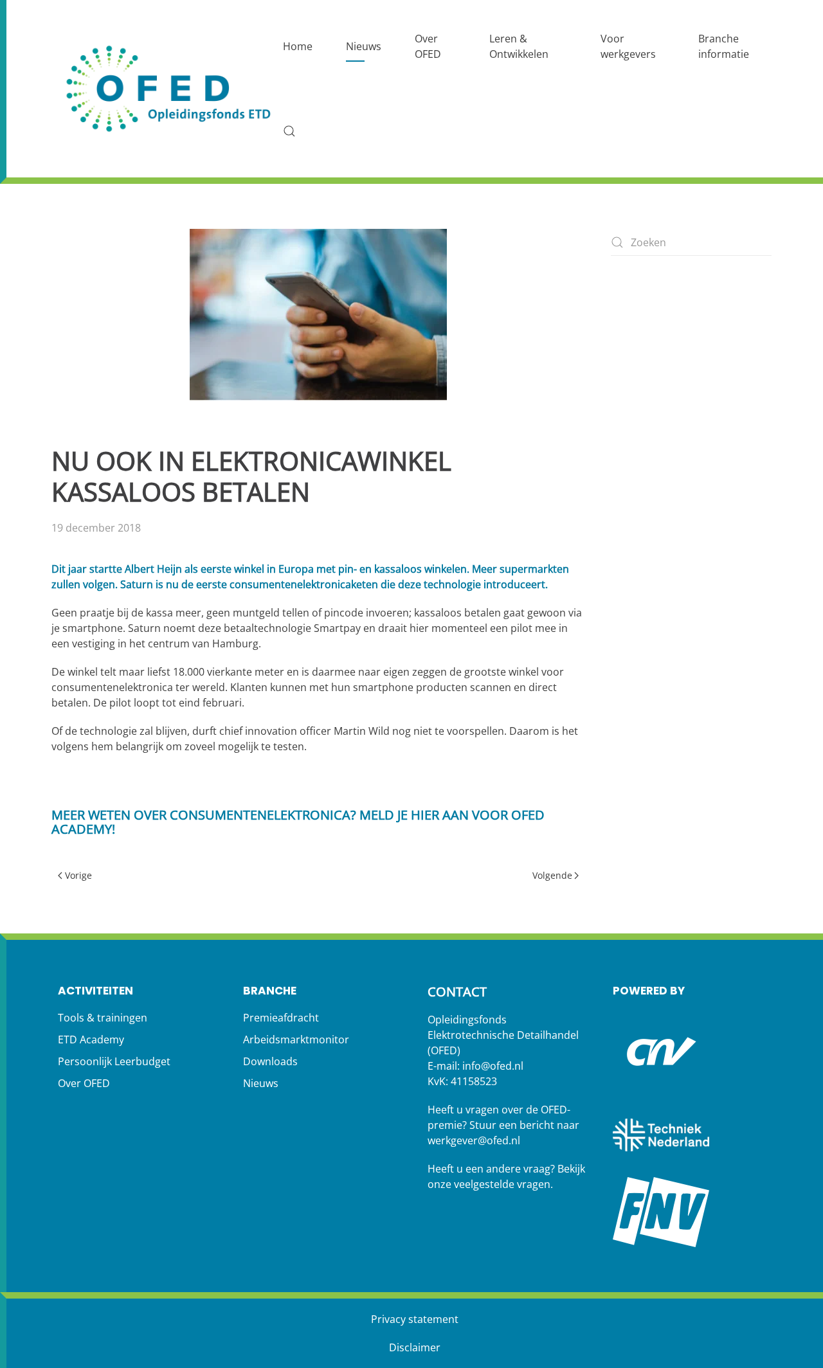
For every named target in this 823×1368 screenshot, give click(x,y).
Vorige (78, 875)
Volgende (552, 875)
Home (297, 46)
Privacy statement (414, 1319)
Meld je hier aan (414, 815)
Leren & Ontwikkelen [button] (518, 46)
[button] (289, 131)
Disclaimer (414, 1347)
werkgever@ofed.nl (474, 1140)
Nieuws (363, 46)
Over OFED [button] (428, 46)
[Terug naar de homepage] (170, 89)
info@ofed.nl (492, 1066)
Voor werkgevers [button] (628, 46)
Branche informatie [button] (723, 46)
